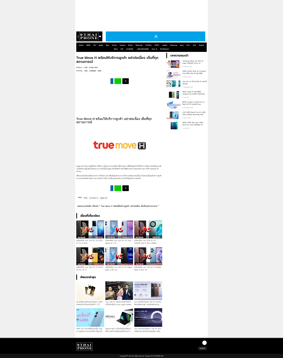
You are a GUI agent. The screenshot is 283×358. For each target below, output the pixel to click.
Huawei (122, 45)
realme (164, 45)
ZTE (121, 49)
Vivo (194, 45)
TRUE (86, 71)
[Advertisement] (141, 15)
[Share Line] (117, 81)
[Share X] (125, 81)
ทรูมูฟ (109, 169)
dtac (107, 45)
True (188, 45)
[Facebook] (204, 343)
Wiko (116, 49)
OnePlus (148, 45)
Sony (182, 45)
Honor (114, 45)
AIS (94, 45)
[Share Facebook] (111, 81)
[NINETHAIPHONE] (89, 36)
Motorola (139, 45)
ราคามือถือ (129, 49)
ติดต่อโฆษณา (164, 49)
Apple (100, 45)
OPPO (157, 45)
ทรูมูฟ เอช (80, 166)
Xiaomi (201, 45)
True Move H (94, 198)
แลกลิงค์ (202, 348)
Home (81, 45)
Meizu (130, 45)
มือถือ (88, 45)
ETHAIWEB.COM (158, 356)
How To (154, 49)
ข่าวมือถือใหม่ (93, 71)
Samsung (173, 45)
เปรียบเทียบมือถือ (143, 49)
